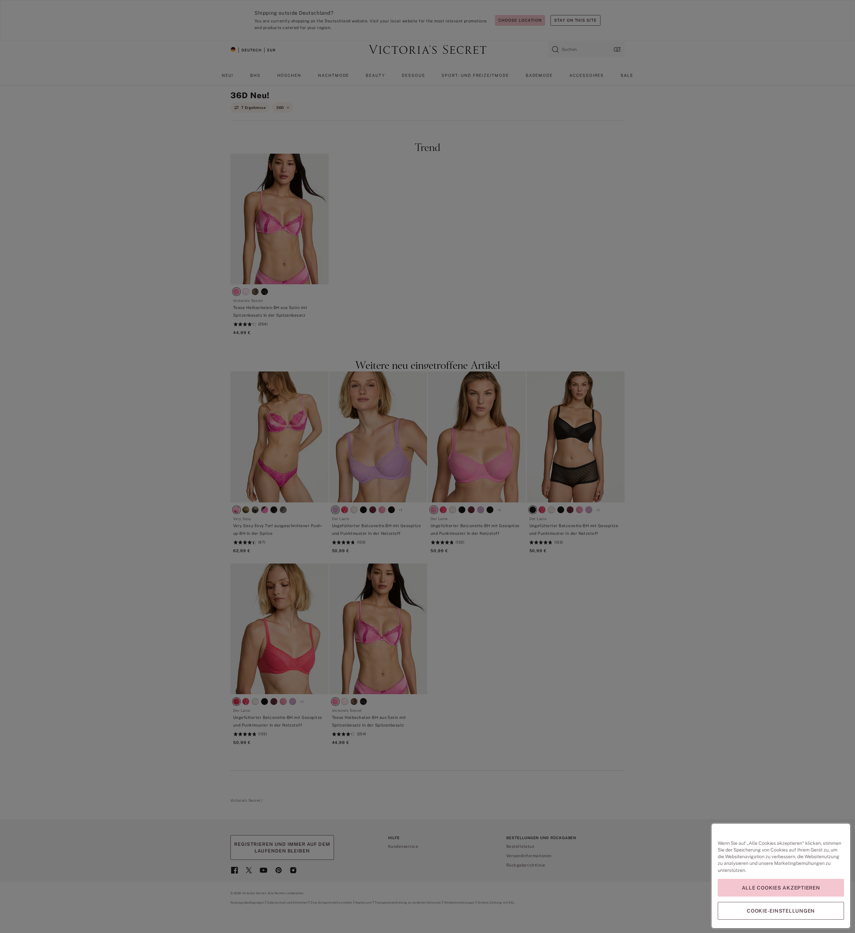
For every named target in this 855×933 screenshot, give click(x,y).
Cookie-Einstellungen (781, 911)
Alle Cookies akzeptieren (781, 888)
